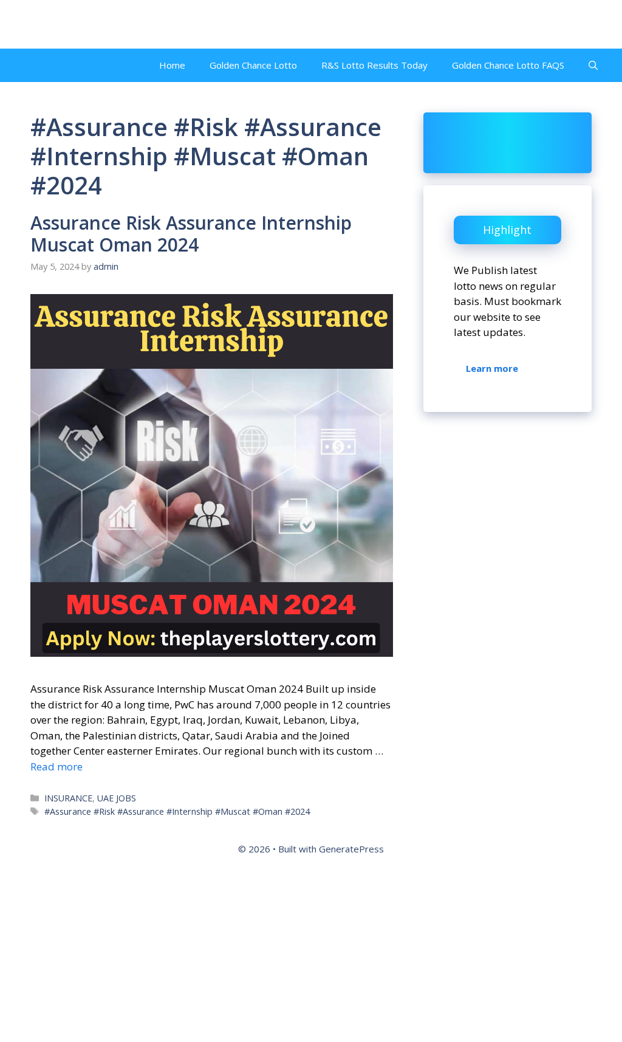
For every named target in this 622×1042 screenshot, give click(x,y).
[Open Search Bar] (593, 65)
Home (172, 65)
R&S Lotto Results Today (374, 65)
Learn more (492, 368)
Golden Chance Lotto (253, 65)
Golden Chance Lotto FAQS (508, 65)
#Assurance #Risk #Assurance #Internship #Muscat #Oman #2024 (177, 811)
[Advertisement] (311, 953)
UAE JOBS (116, 798)
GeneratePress (351, 849)
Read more (56, 766)
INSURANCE (68, 798)
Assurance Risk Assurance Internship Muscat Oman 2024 (191, 233)
